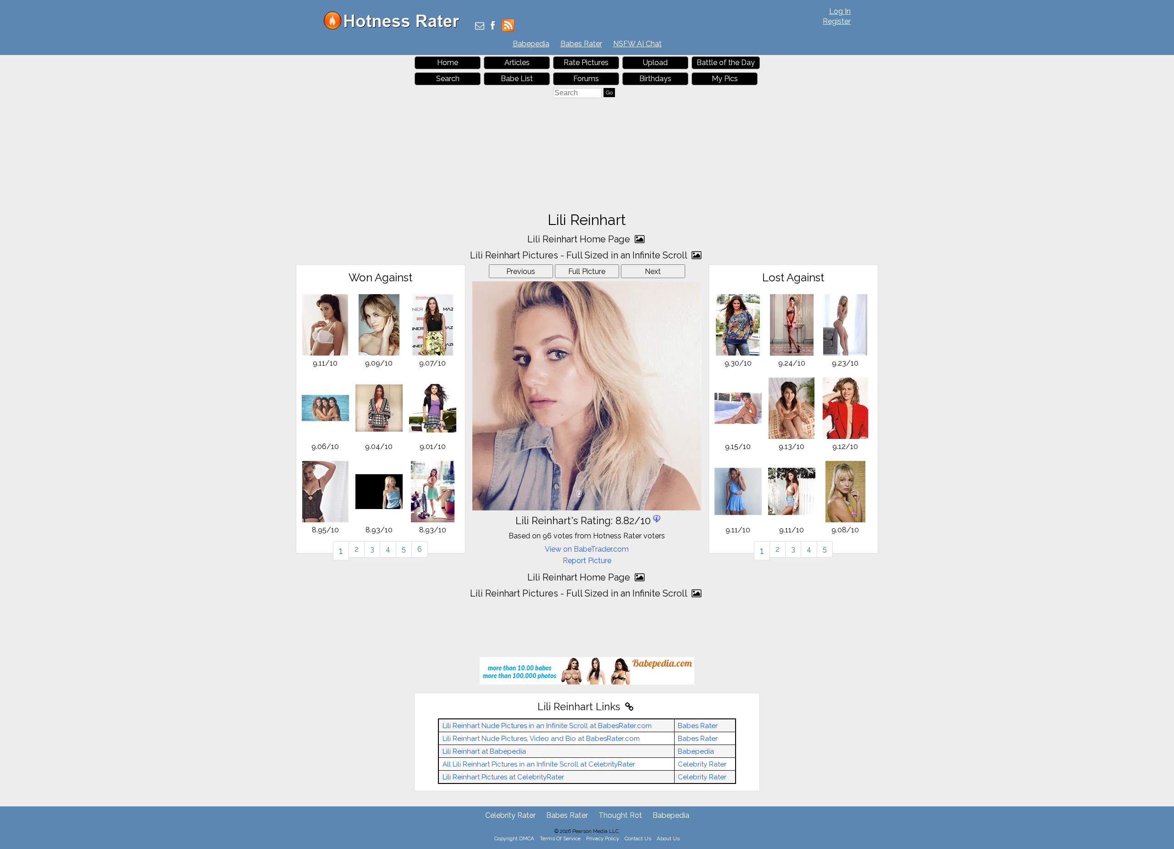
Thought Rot (620, 815)
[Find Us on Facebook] (492, 26)
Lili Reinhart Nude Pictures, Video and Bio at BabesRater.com (541, 738)
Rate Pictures (586, 62)
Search (448, 78)
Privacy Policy (602, 838)
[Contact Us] (480, 26)
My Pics (725, 78)
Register (837, 21)
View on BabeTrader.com (587, 549)
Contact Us (638, 838)
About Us (668, 838)
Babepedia (531, 43)
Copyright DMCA (514, 838)
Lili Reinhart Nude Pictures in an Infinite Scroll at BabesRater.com (547, 726)
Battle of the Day (726, 62)
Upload (655, 62)
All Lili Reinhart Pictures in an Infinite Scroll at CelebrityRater (539, 764)
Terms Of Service (560, 838)
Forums (586, 78)
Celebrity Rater (702, 764)
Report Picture (587, 560)
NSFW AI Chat (637, 43)
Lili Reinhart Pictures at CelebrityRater (503, 777)
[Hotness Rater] (394, 27)
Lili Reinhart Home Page (579, 239)
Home (447, 62)
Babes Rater (581, 43)
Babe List (517, 78)
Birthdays (655, 78)
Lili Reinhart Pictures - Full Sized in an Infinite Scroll (579, 255)
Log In (840, 11)
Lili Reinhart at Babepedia (484, 751)
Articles (517, 62)
